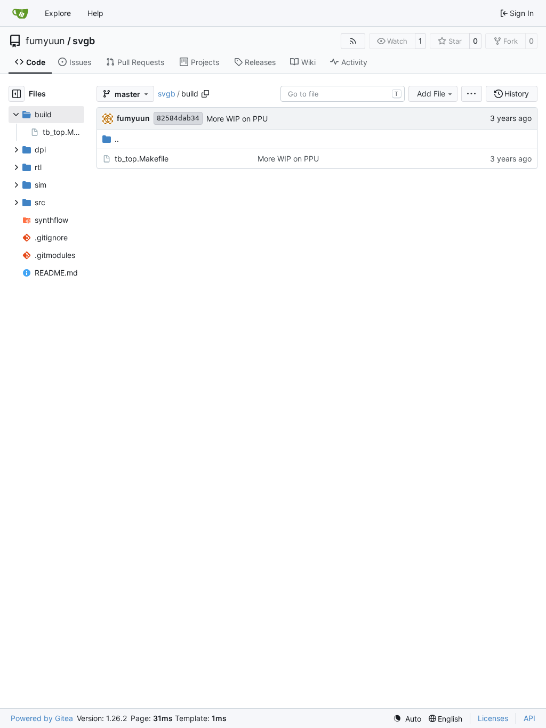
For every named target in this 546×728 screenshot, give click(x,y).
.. (117, 138)
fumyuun (45, 41)
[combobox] (342, 94)
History (516, 93)
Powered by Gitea (42, 718)
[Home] (20, 13)
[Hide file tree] (17, 94)
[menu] (471, 94)
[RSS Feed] (353, 41)
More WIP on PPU (237, 118)
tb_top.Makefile (141, 158)
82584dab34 (178, 118)
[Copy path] (205, 94)
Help (95, 13)
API (529, 718)
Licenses (493, 718)
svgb (84, 41)
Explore (58, 13)
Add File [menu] (431, 93)
